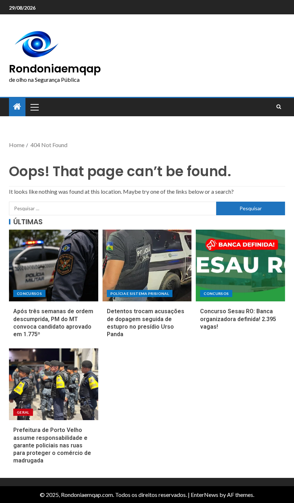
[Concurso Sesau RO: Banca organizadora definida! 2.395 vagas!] (240, 265)
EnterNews (204, 494)
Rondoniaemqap (55, 68)
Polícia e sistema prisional (139, 293)
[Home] (17, 107)
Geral (23, 412)
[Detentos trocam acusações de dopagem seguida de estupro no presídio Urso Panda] (147, 265)
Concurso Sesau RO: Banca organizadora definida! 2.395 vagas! (238, 319)
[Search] (278, 107)
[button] (34, 107)
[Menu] (34, 107)
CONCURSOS (29, 293)
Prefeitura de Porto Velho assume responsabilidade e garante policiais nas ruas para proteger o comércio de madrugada (52, 445)
